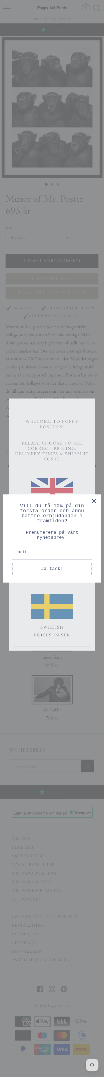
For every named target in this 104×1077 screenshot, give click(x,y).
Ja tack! (52, 568)
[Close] (94, 501)
